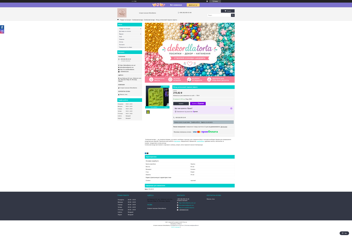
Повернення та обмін (125, 47)
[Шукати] (233, 15)
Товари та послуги (125, 20)
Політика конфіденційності (192, 225)
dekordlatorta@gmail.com (127, 67)
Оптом (121, 42)
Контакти (121, 44)
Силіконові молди (137, 20)
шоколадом (200, 141)
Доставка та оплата (125, 31)
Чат (346, 233)
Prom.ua (185, 222)
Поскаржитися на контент (177, 225)
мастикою (177, 141)
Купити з (194, 103)
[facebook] (145, 153)
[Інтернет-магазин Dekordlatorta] (121, 17)
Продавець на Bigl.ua (176, 223)
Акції (120, 36)
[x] (147, 153)
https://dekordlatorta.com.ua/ (127, 65)
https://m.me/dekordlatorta (127, 69)
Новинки (121, 39)
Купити (181, 103)
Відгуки (121, 34)
